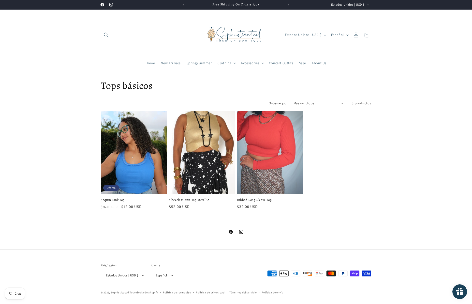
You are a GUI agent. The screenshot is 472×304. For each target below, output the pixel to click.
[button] (106, 35)
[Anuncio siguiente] (288, 4)
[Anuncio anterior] (183, 4)
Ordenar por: (279, 103)
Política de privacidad (210, 292)
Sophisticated (120, 292)
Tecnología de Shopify (144, 292)
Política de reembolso (177, 292)
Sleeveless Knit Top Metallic (189, 200)
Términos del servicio (243, 292)
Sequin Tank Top (113, 200)
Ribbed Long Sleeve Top (254, 200)
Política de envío (272, 292)
